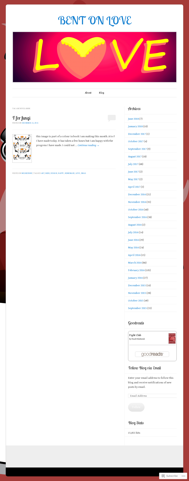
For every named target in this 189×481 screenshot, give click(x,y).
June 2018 (133, 118)
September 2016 (137, 217)
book (47, 173)
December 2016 (137, 194)
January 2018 (135, 126)
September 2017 (137, 149)
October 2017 (135, 141)
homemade (70, 173)
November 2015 (137, 293)
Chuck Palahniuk (138, 339)
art (43, 173)
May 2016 (133, 247)
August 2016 (135, 224)
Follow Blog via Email (144, 367)
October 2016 (135, 209)
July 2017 (133, 164)
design (54, 173)
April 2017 (134, 186)
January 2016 (135, 277)
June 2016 (133, 240)
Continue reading (88, 145)
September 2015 (137, 308)
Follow (136, 407)
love (78, 173)
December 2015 (137, 285)
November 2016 (137, 202)
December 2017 (137, 134)
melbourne (27, 173)
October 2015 (135, 300)
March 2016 (135, 262)
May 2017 (133, 179)
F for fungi (21, 118)
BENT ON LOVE (94, 20)
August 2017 (135, 156)
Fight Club (135, 335)
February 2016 (136, 270)
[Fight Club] (172, 343)
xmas (83, 173)
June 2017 (133, 171)
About (88, 92)
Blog (101, 92)
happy (61, 173)
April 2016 (134, 255)
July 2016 (133, 232)
